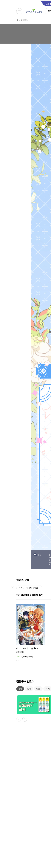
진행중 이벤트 (24, 681)
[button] (24, 719)
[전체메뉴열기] (19, 11)
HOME (17, 20)
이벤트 (23, 20)
